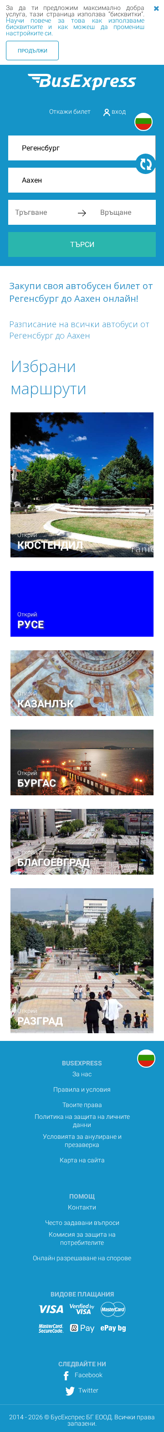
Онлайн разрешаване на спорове (82, 1258)
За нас (82, 1074)
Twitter (87, 1390)
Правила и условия (82, 1089)
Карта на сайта (82, 1160)
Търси (82, 244)
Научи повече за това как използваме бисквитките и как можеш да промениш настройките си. (75, 27)
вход (118, 111)
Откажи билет (70, 111)
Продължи (32, 50)
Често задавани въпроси (82, 1222)
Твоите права (82, 1104)
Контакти (82, 1207)
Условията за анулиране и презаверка (82, 1140)
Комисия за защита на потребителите (82, 1238)
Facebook (87, 1375)
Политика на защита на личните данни (82, 1120)
